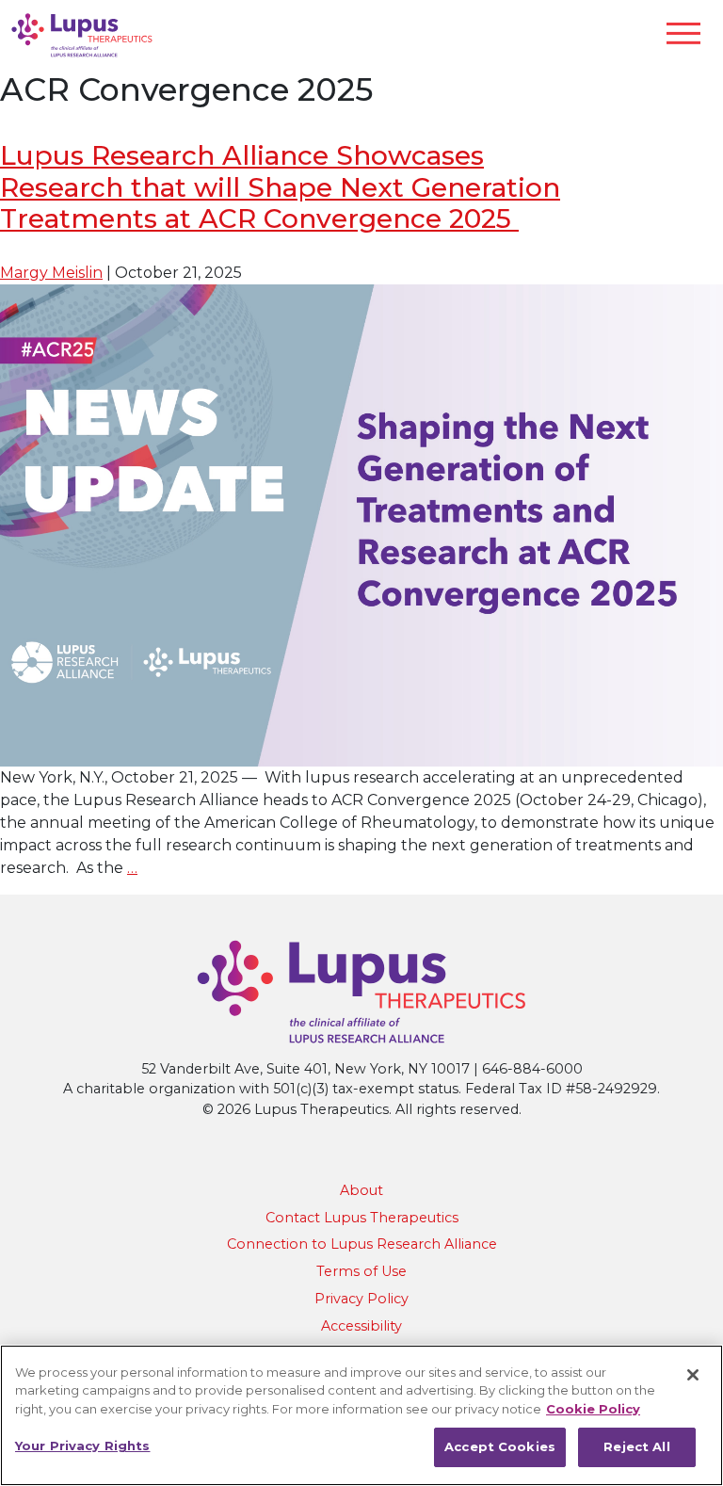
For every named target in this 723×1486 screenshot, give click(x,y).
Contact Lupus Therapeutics (361, 1217)
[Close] (693, 1375)
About (361, 1190)
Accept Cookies (499, 1446)
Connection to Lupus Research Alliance (362, 1244)
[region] (361, 1415)
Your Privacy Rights (82, 1445)
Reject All (636, 1446)
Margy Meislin (51, 273)
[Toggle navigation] (683, 33)
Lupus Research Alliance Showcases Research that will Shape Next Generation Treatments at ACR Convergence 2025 (280, 186)
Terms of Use (361, 1271)
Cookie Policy (593, 1408)
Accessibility (361, 1325)
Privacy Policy (361, 1298)
